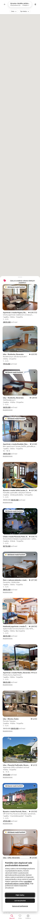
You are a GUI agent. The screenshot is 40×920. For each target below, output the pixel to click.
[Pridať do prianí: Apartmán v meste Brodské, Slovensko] (34, 418)
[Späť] (5, 4)
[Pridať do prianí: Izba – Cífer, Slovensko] (34, 832)
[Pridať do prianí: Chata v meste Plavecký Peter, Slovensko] (34, 511)
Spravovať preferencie (20, 906)
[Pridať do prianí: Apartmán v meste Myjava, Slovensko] (34, 287)
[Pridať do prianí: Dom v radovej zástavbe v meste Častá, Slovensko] (34, 554)
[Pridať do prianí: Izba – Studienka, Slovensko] (34, 328)
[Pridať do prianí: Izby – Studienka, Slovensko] (34, 372)
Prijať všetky (20, 895)
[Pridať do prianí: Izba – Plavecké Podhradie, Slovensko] (34, 739)
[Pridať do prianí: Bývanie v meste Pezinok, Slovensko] (34, 785)
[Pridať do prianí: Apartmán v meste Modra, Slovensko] (34, 647)
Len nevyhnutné (20, 901)
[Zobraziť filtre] (35, 4)
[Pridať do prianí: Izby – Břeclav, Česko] (34, 693)
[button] (7, 322)
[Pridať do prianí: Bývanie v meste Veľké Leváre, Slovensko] (34, 464)
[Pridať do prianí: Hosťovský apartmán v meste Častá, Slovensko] (34, 600)
